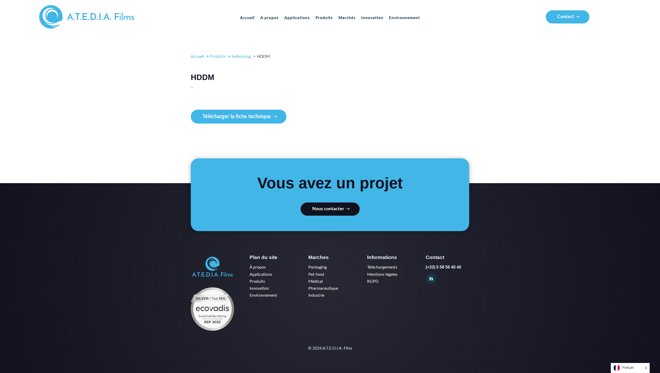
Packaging (317, 267)
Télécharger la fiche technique (236, 116)
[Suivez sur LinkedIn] (431, 278)
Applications (297, 18)
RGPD (372, 281)
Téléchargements (382, 267)
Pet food (316, 274)
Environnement (404, 18)
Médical (315, 281)
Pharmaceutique (323, 288)
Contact (565, 16)
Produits (324, 18)
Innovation (372, 18)
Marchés (347, 18)
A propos (269, 18)
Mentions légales (382, 274)
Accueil (247, 18)
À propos (258, 267)
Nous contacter (328, 209)
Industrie (316, 295)
